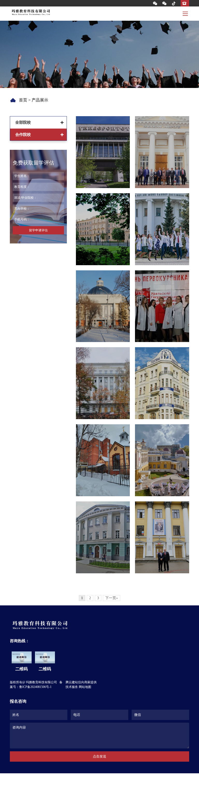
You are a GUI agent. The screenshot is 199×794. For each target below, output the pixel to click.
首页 (23, 100)
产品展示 (40, 100)
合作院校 (23, 134)
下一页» (111, 598)
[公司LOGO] (30, 12)
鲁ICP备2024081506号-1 (35, 687)
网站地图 (85, 687)
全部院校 (23, 122)
